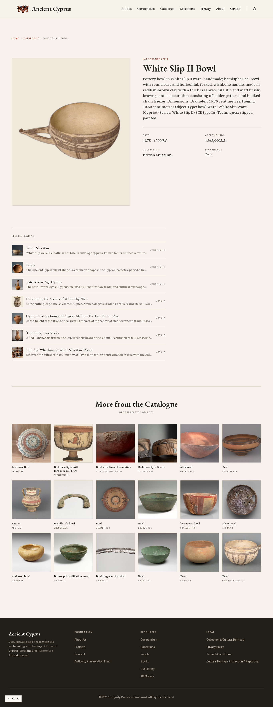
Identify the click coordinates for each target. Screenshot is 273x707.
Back (15, 698)
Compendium (146, 9)
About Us (81, 639)
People (144, 654)
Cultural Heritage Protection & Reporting (232, 661)
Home (15, 38)
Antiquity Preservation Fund (92, 661)
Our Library (147, 669)
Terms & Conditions (218, 654)
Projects (80, 647)
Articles (127, 9)
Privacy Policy (215, 647)
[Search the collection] (254, 9)
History (206, 9)
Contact (235, 9)
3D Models (147, 676)
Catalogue (167, 9)
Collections (187, 9)
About (220, 9)
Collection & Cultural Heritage (225, 639)
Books (144, 661)
